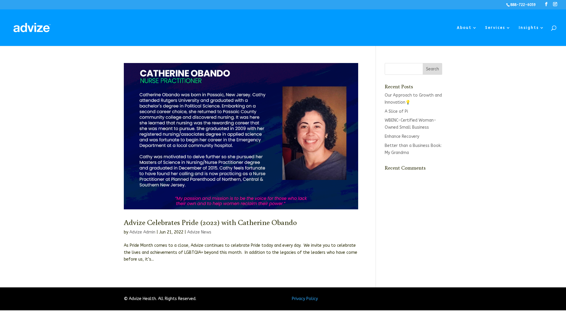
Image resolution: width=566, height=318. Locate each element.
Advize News (199, 232)
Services (495, 28)
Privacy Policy (305, 298)
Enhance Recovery (402, 136)
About (464, 28)
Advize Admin (142, 232)
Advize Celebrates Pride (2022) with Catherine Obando (210, 222)
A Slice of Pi (396, 111)
